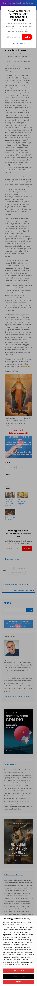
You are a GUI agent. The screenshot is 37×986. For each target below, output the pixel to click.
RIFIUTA (18, 982)
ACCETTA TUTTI (18, 971)
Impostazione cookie (18, 976)
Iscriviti (27, 37)
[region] (18, 950)
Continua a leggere (18, 43)
